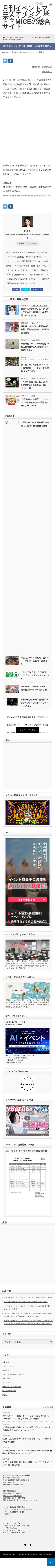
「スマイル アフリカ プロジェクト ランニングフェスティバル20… (35, 675)
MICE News (23, 52)
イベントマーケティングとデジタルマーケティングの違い (26, 1302)
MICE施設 (47, 67)
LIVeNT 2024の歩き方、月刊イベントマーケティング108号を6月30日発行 (26, 1440)
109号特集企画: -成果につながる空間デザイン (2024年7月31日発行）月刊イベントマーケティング (27, 1428)
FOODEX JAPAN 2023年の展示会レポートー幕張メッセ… (35, 688)
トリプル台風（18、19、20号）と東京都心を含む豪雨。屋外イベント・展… (35, 385)
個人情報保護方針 (9, 1391)
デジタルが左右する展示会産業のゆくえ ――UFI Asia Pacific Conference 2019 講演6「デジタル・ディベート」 (17, 718)
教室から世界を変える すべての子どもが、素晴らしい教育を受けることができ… (35, 312)
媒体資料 (5, 1370)
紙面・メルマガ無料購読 (12, 1496)
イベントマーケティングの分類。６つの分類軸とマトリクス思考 (28, 1297)
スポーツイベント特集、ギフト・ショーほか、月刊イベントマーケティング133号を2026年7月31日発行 (27, 1417)
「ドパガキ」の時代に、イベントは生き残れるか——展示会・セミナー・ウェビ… (35, 402)
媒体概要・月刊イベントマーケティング (24, 1500)
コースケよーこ (37, 305)
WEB (16, 289)
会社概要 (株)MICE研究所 (12, 1493)
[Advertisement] (27, 131)
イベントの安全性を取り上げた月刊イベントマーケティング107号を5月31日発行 (27, 1463)
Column (38, 378)
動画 (46, 305)
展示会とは (6, 1382)
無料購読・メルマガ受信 (11, 1387)
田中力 (41, 52)
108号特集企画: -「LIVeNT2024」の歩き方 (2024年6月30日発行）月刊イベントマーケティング (27, 1452)
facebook (41, 3)
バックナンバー (8, 1366)
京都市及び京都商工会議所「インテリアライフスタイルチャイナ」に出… (35, 702)
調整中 (7, 1514)
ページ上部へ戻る (51, 1562)
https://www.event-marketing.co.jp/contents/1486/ (27, 195)
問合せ (4, 1395)
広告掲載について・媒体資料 (14, 1498)
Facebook (37, 289)
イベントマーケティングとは (13, 1374)
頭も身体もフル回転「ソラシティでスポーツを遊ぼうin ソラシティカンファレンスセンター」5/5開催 (38, 718)
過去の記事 (49, 1407)
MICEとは (47, 71)
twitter (37, 3)
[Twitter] (25, 1544)
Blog (33, 340)
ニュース (31, 52)
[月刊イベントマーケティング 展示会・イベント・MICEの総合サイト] (26, 17)
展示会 (38, 340)
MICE (16, 52)
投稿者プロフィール (27, 243)
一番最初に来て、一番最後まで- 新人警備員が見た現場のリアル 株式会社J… (35, 346)
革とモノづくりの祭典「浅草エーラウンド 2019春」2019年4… (35, 661)
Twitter (25, 289)
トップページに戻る (27, 730)
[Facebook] (30, 1544)
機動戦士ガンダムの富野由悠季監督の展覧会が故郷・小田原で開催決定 (35, 329)
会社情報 (5, 1362)
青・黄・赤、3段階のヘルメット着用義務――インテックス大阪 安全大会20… (35, 367)
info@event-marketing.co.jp (13, 1484)
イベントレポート (27, 359)
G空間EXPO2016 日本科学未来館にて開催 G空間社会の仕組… (35, 424)
